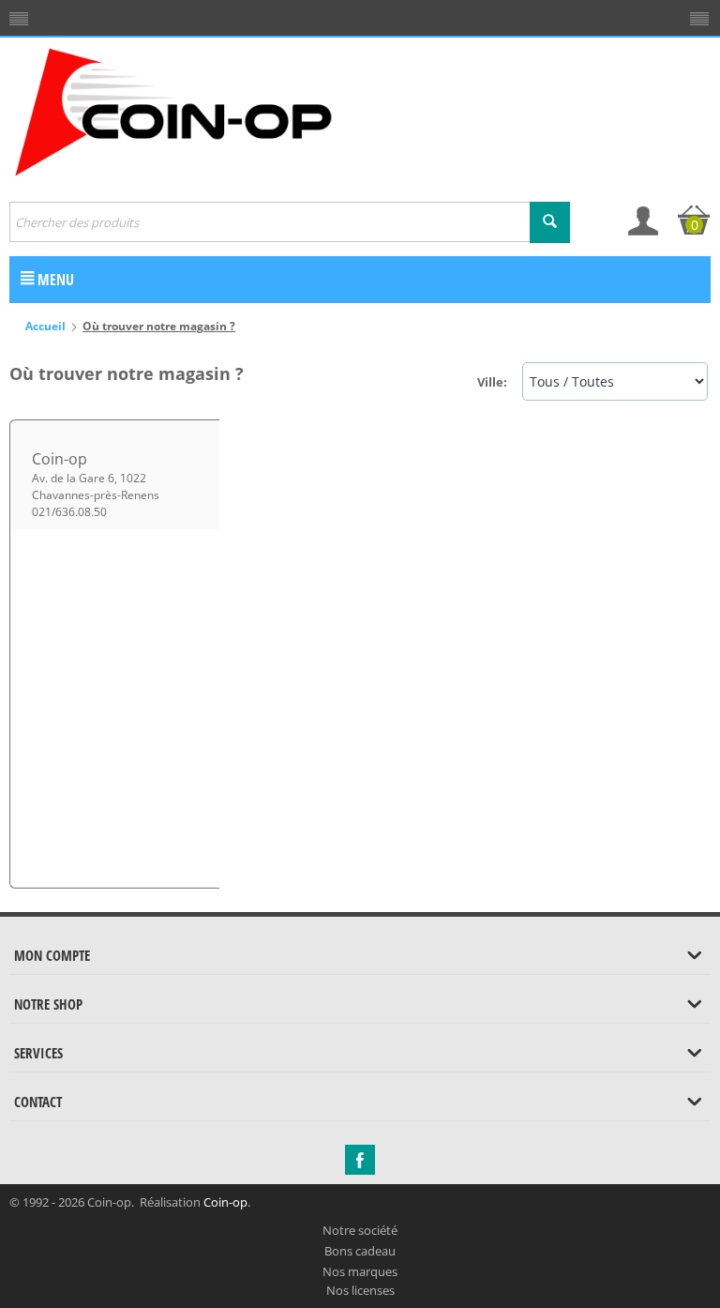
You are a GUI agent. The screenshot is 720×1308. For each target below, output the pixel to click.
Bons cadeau (360, 1250)
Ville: (492, 381)
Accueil (45, 326)
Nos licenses (360, 1290)
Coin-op (225, 1202)
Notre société (360, 1230)
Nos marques (360, 1271)
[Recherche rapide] (550, 222)
